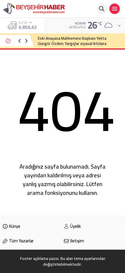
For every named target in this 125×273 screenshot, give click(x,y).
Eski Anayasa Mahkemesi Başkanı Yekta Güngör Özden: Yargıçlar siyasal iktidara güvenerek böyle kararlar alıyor (72, 43)
